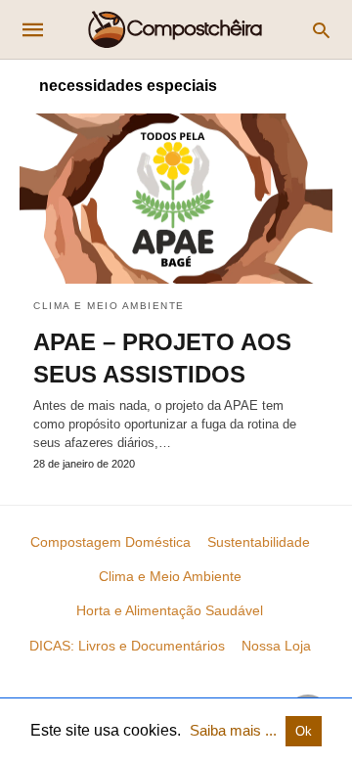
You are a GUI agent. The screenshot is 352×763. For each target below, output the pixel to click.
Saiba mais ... (235, 730)
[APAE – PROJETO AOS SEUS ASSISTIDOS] (176, 198)
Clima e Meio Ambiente (109, 305)
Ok (303, 731)
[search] (321, 30)
